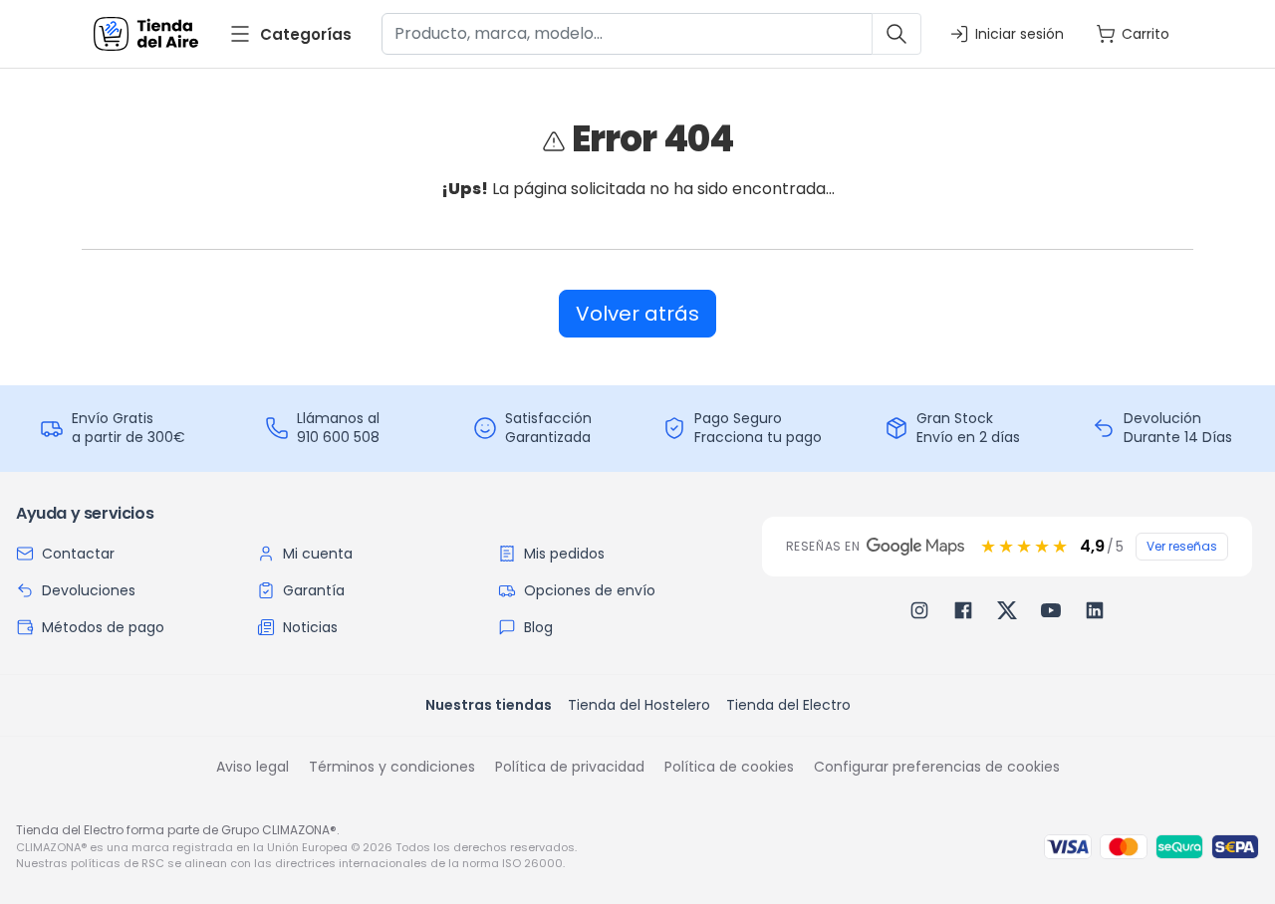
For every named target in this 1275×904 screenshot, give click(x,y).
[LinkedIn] (1095, 610)
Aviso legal (252, 767)
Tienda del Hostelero (639, 705)
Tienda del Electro (788, 705)
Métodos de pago (103, 627)
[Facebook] (963, 610)
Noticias (310, 627)
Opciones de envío (589, 590)
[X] (1007, 610)
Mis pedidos (564, 554)
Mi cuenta (318, 554)
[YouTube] (1051, 610)
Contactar (78, 554)
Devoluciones (88, 590)
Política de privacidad (569, 767)
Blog (538, 627)
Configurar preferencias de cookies (937, 767)
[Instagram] (919, 610)
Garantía (314, 590)
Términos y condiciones (392, 767)
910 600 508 (338, 437)
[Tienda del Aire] (146, 34)
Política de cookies (729, 767)
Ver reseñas (1182, 546)
